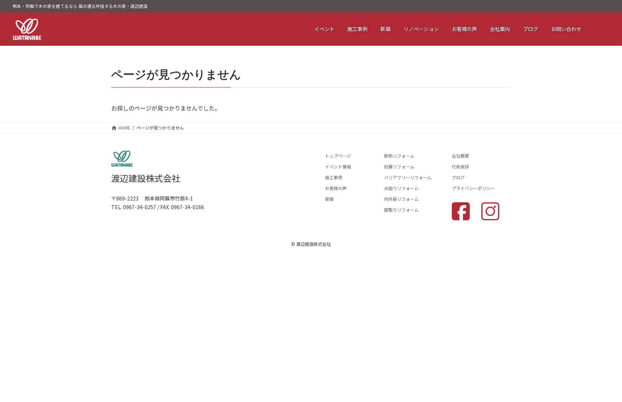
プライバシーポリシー (473, 188)
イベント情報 (338, 166)
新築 (329, 199)
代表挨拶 (460, 166)
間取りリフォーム (401, 210)
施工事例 (333, 177)
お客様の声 (336, 188)
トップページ (338, 156)
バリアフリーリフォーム (408, 177)
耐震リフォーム (399, 166)
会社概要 (460, 156)
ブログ (458, 177)
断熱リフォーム (399, 156)
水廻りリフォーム (401, 188)
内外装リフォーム (401, 199)
